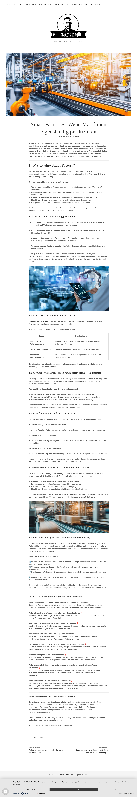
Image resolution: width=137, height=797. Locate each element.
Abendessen (37, 4)
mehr (116, 790)
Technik (42, 737)
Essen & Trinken (24, 4)
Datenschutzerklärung (129, 793)
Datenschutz (95, 4)
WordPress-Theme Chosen (59, 775)
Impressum (83, 4)
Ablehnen (31, 790)
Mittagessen (60, 4)
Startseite (11, 4)
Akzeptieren (73, 790)
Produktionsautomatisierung (40, 321)
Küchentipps (72, 4)
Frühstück (48, 4)
